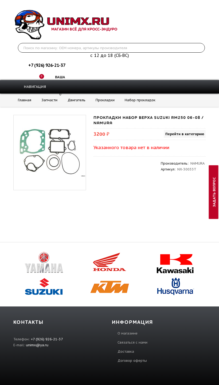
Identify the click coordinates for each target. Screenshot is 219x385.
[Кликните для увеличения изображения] (50, 151)
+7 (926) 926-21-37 (46, 65)
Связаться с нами (132, 342)
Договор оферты (132, 360)
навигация (34, 86)
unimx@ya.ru (37, 345)
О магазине (128, 333)
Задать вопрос (214, 192)
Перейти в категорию (184, 134)
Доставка (126, 351)
